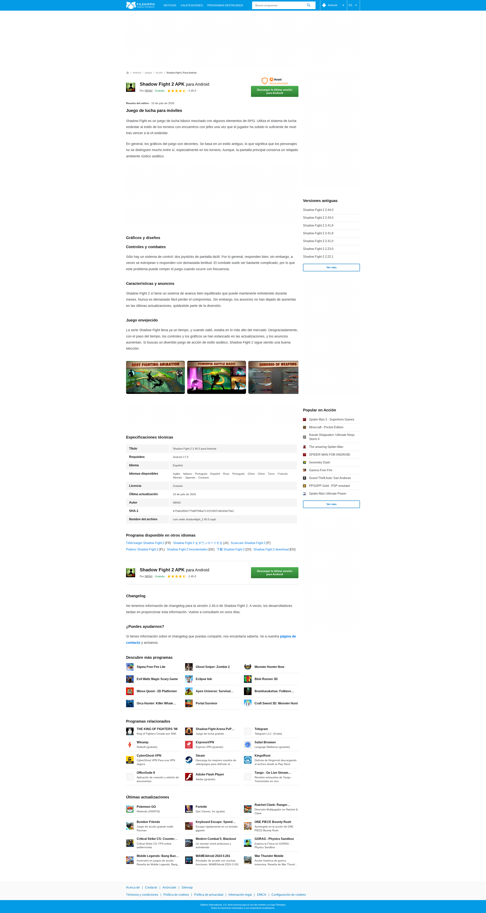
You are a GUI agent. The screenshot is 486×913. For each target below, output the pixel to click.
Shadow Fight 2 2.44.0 (318, 209)
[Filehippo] (140, 5)
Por (146, 90)
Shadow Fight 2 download (271, 549)
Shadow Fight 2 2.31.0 (318, 241)
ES (350, 5)
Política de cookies (176, 894)
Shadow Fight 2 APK (174, 84)
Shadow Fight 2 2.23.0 (318, 248)
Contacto (151, 887)
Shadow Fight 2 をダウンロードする (197, 543)
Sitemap (187, 887)
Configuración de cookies (288, 894)
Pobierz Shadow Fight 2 (142, 549)
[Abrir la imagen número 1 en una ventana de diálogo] (216, 377)
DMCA (261, 894)
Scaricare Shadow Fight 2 (248, 543)
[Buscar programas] (308, 5)
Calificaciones (192, 5)
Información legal (240, 894)
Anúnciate (169, 887)
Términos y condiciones (142, 894)
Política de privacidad (208, 894)
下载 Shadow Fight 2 (231, 549)
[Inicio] (127, 72)
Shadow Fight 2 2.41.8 (318, 233)
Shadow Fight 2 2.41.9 (318, 225)
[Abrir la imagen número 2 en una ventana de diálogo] (277, 377)
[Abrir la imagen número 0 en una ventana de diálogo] (155, 377)
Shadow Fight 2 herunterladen (187, 549)
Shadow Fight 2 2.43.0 (318, 217)
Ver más (332, 267)
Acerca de (133, 887)
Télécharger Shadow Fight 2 (145, 543)
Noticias (170, 5)
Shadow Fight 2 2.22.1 (318, 256)
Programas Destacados (225, 5)
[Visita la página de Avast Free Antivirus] (274, 81)
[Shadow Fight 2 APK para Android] (130, 87)
